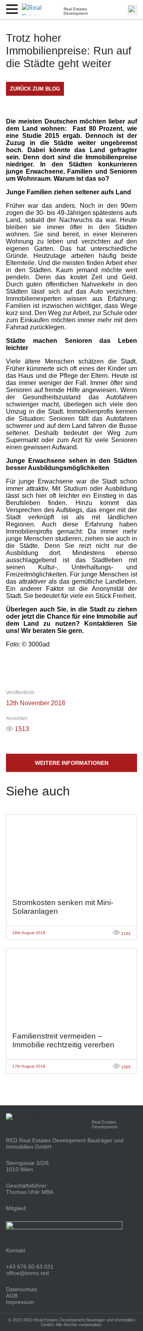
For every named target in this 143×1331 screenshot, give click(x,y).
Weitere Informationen (71, 763)
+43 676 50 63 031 (30, 1266)
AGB (11, 1295)
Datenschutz (21, 1289)
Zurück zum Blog (35, 89)
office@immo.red (27, 1273)
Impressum (20, 1302)
